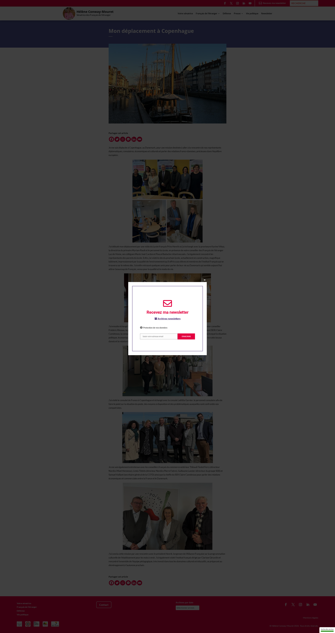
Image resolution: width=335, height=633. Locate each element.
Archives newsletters (169, 318)
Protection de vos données (155, 328)
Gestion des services (327, 629)
